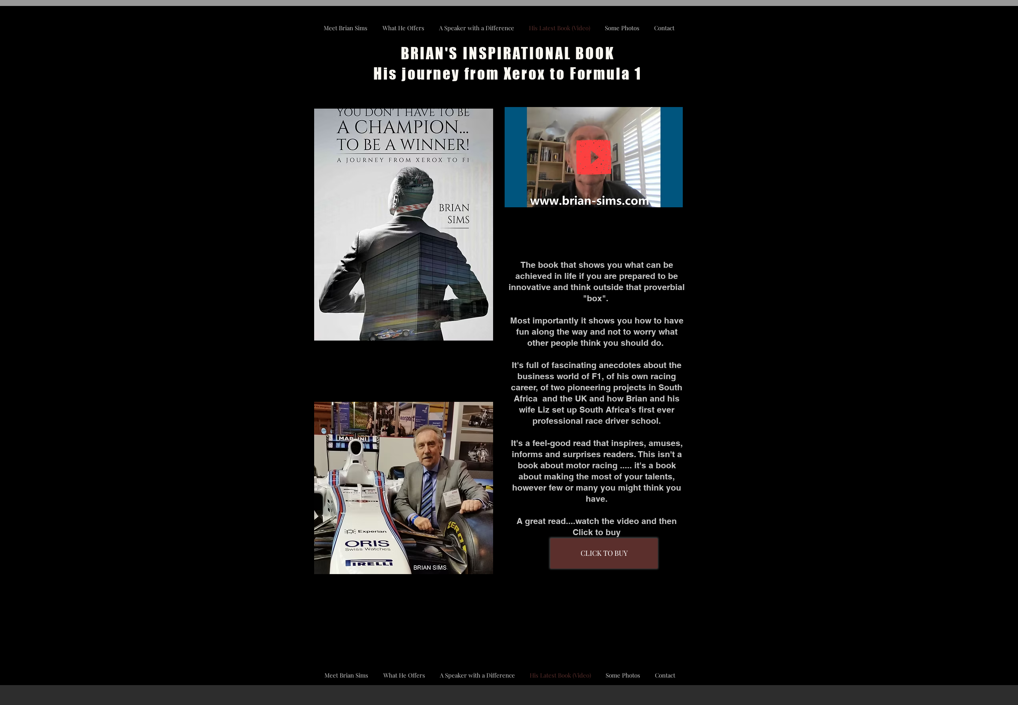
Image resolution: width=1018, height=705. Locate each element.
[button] (672, 198)
